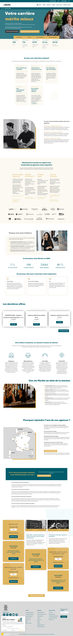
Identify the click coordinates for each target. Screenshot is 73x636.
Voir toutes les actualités (36, 595)
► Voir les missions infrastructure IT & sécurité (30, 198)
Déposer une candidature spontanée (30, 31)
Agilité (38, 621)
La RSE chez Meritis (29, 614)
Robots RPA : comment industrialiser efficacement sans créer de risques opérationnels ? (35, 536)
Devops (38, 623)
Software (39, 619)
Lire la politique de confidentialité (7, 626)
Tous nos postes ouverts (12, 31)
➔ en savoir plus (34, 103)
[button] (2, 634)
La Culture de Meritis (53, 617)
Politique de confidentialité (49, 634)
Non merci (5, 630)
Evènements (51, 619)
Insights (53, 4)
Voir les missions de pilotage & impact (41, 198)
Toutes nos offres (63, 330)
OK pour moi (21, 630)
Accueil (2, 8)
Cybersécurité (40, 616)
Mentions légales (39, 634)
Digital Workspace (41, 626)
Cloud (38, 617)
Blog (27, 621)
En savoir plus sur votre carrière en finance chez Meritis (55, 196)
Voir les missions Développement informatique (16, 201)
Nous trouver (28, 617)
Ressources (28, 619)
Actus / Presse (59, 4)
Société (43, 4)
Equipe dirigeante (29, 616)
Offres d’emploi (52, 614)
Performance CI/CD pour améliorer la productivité (58, 535)
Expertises (49, 4)
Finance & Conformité (41, 614)
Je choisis (13, 630)
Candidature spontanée (53, 616)
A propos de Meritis (29, 612)
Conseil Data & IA (40, 612)
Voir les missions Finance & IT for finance (54, 200)
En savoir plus (13, 536)
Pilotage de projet (40, 624)
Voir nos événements (53, 37)
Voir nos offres (19, 37)
